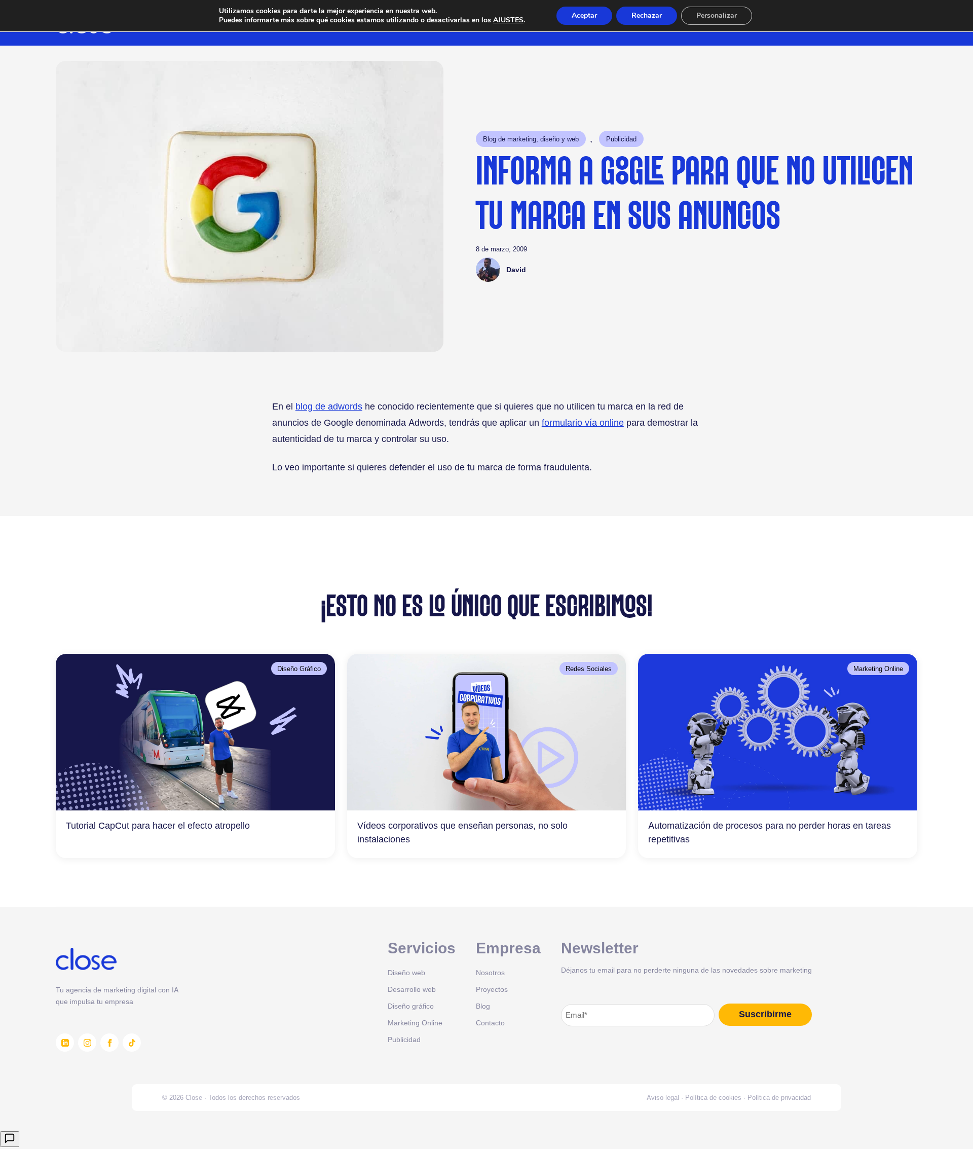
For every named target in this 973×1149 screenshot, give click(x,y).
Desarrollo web (412, 989)
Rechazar (646, 15)
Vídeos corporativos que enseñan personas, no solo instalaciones (462, 832)
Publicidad (621, 139)
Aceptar (584, 15)
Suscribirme (765, 1014)
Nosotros (490, 972)
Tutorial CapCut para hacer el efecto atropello (158, 825)
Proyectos (492, 989)
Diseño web (406, 972)
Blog (483, 1006)
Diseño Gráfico (299, 668)
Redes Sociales (589, 668)
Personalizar (716, 15)
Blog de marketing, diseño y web (531, 139)
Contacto (490, 1022)
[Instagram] (87, 1042)
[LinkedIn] (65, 1042)
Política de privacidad (779, 1097)
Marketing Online (878, 668)
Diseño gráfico (411, 1006)
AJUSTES (508, 20)
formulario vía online (583, 422)
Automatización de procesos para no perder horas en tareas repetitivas (769, 832)
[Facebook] (109, 1042)
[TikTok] (132, 1042)
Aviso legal (663, 1097)
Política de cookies (713, 1097)
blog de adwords (328, 406)
